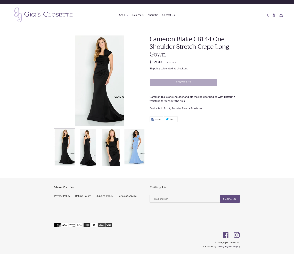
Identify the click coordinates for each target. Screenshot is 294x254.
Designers (138, 14)
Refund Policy (83, 195)
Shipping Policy (104, 195)
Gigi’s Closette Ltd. (231, 242)
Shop (124, 14)
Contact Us (168, 14)
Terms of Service (127, 195)
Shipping (155, 68)
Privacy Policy (62, 195)
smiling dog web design (228, 246)
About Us (153, 14)
